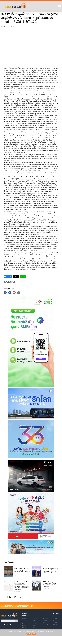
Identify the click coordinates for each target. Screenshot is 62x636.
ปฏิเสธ (34, 633)
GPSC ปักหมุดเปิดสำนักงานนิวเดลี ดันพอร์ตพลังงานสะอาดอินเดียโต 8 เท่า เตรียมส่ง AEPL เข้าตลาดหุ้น (50, 571)
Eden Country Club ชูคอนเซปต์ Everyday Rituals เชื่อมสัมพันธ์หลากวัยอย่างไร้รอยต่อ (22, 571)
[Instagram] (9, 292)
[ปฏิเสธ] (59, 632)
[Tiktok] (18, 292)
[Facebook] (5, 625)
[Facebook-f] (5, 292)
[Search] (16, 621)
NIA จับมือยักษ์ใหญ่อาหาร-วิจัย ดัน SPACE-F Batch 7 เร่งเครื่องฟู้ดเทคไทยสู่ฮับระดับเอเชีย (50, 584)
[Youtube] (14, 292)
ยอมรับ (28, 633)
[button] (59, 6)
